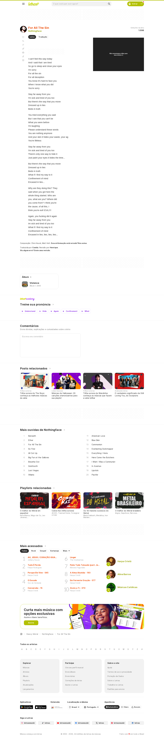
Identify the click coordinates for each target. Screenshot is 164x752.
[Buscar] (109, 3)
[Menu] (23, 3)
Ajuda (109, 668)
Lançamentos (28, 689)
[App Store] (40, 707)
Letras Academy (82, 299)
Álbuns (25, 676)
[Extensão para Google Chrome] (57, 707)
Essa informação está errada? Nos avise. (69, 243)
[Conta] (141, 3)
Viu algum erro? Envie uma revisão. (35, 250)
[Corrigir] (23, 56)
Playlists (26, 680)
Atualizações (28, 685)
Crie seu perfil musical (74, 668)
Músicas (26, 668)
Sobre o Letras (113, 680)
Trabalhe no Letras (115, 685)
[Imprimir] (23, 52)
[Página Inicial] (21, 634)
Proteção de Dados (115, 676)
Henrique (54, 247)
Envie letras (70, 676)
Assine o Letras (71, 685)
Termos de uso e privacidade (119, 672)
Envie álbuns (70, 672)
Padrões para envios (116, 689)
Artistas (26, 672)
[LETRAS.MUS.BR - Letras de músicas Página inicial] (33, 3)
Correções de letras (73, 680)
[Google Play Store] (26, 707)
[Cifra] (23, 48)
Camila (35, 247)
